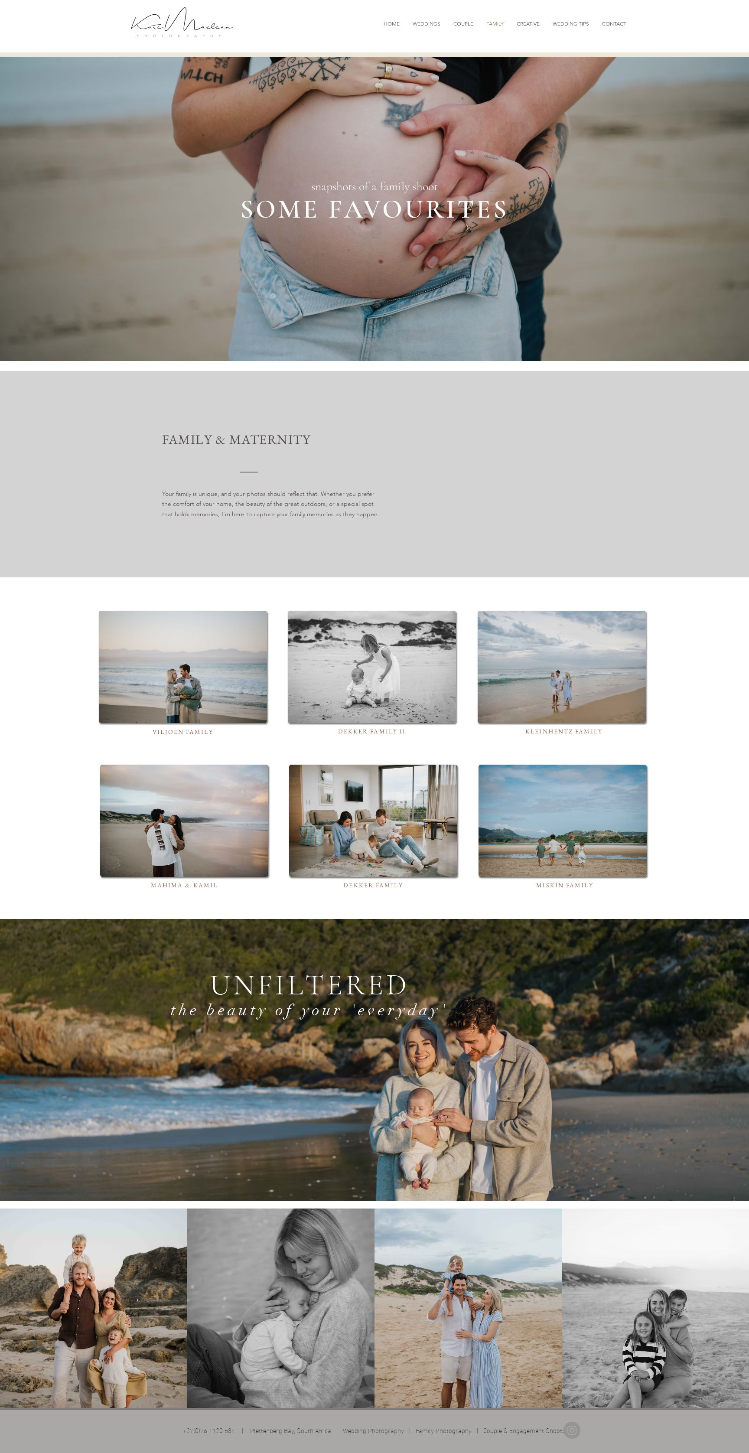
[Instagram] (571, 1430)
